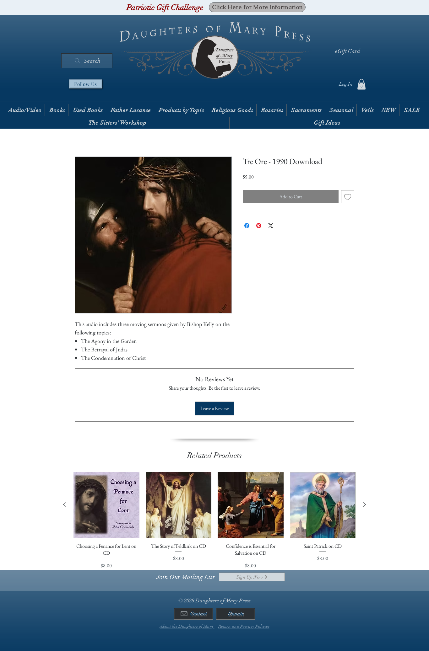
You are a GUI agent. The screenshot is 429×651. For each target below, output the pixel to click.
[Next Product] (364, 504)
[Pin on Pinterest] (259, 225)
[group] (214, 520)
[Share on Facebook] (247, 225)
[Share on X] (270, 225)
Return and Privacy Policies (243, 626)
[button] (361, 84)
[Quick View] (106, 505)
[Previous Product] (64, 504)
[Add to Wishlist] (347, 196)
